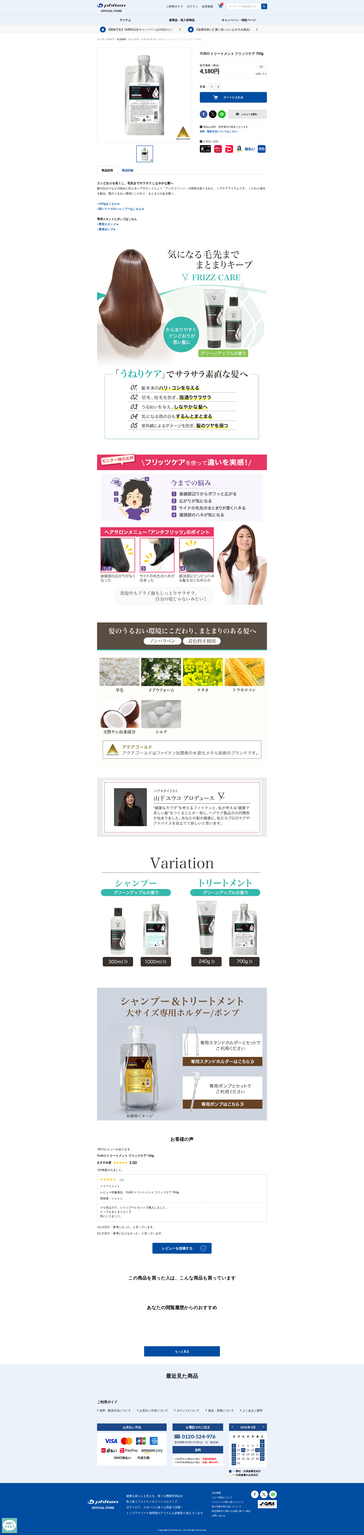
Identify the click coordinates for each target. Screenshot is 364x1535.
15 (262, 1450)
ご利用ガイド (174, 6)
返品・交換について (221, 1410)
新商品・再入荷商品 (182, 20)
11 (243, 1450)
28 (257, 1458)
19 (247, 1454)
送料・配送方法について (115, 1410)
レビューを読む (249, 114)
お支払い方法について (154, 1410)
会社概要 (216, 1492)
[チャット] (9, 1525)
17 (238, 1454)
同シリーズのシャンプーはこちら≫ (121, 208)
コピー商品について (222, 1497)
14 (257, 1450)
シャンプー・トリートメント (142, 39)
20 (252, 1454)
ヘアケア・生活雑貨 (115, 39)
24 (238, 1458)
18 (243, 1454)
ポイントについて (188, 1410)
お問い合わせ (218, 1515)
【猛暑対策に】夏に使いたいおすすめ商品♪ (223, 29)
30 (233, 1463)
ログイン (192, 6)
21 (257, 1454)
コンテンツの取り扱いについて (228, 1501)
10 (238, 1450)
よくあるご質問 (252, 1410)
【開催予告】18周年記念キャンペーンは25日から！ (140, 29)
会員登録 (207, 6)
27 (252, 1458)
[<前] (232, 1427)
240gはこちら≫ (109, 203)
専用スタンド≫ (109, 224)
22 (262, 1454)
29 (262, 1458)
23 (233, 1458)
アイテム (125, 20)
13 (252, 1450)
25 (243, 1458)
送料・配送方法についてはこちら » (219, 131)
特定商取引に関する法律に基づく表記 (231, 1511)
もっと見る (182, 1351)
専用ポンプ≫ (107, 229)
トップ (100, 39)
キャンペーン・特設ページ (239, 20)
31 (238, 1463)
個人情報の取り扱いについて (226, 1506)
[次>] (263, 1427)
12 (247, 1450)
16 (233, 1454)
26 (247, 1458)
